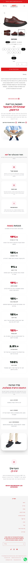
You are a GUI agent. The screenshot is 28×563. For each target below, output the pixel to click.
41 (18, 49)
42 (13, 49)
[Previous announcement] (24, 1)
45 (18, 52)
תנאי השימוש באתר (17, 559)
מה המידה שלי (21, 528)
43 (9, 49)
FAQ (24, 525)
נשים (24, 509)
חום (14, 58)
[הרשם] (23, 544)
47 (9, 52)
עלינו (24, 522)
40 (23, 49)
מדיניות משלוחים (9, 559)
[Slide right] (1, 33)
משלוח (15, 44)
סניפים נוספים (21, 515)
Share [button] (24, 74)
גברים (23, 505)
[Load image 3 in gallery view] (7, 32)
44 (4, 49)
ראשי (24, 502)
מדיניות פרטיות (7, 557)
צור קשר (23, 518)
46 (13, 52)
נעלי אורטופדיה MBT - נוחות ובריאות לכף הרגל (15, 555)
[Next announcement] (3, 1)
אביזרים (23, 532)
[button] (24, 5)
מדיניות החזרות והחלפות (16, 557)
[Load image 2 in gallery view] (14, 32)
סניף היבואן (22, 512)
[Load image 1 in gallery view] (21, 32)
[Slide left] (26, 33)
